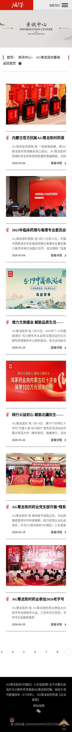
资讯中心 (24, 57)
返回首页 (9, 63)
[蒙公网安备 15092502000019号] (40, 719)
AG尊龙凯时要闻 (48, 57)
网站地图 (38, 705)
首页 (10, 57)
